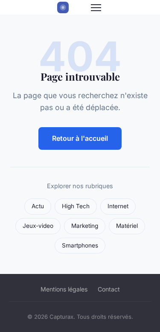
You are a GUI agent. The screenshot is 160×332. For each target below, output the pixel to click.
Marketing (84, 225)
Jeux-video (38, 225)
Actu (38, 206)
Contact (109, 289)
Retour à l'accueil (80, 138)
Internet (118, 206)
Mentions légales (64, 289)
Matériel (127, 225)
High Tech (76, 206)
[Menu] (96, 8)
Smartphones (80, 245)
